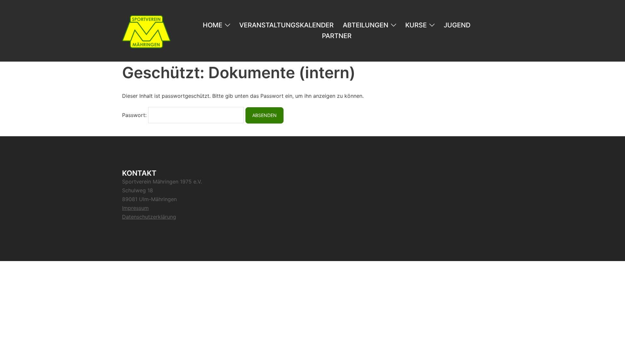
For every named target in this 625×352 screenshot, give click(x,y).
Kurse (416, 25)
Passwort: (135, 115)
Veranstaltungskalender (286, 25)
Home (212, 25)
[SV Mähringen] (146, 30)
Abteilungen (365, 25)
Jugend (457, 25)
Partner (337, 36)
